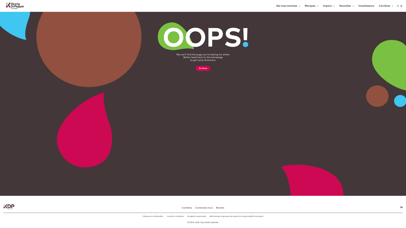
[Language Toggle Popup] (401, 6)
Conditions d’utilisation (175, 216)
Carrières (384, 6)
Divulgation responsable (196, 216)
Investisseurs (366, 6)
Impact (327, 6)
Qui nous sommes (286, 6)
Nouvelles (345, 6)
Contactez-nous (204, 208)
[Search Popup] (398, 6)
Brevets (220, 208)
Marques (310, 6)
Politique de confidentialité (153, 216)
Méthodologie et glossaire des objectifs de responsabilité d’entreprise (236, 216)
